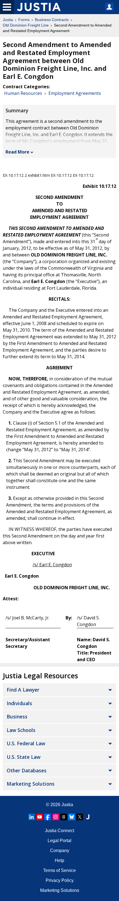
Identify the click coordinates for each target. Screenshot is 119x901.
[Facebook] (47, 817)
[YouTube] (39, 817)
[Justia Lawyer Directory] (87, 817)
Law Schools (21, 730)
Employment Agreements (74, 93)
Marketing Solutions (31, 783)
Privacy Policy (60, 880)
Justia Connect (59, 830)
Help (59, 860)
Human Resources (23, 93)
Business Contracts (52, 19)
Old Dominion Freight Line (26, 25)
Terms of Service (59, 870)
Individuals (19, 703)
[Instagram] (55, 817)
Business (17, 716)
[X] (79, 817)
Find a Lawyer (23, 689)
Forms (24, 19)
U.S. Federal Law (26, 743)
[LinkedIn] (31, 817)
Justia (8, 19)
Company (59, 850)
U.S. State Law (23, 757)
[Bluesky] (71, 817)
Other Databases (26, 770)
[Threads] (63, 817)
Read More (17, 152)
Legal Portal (59, 840)
